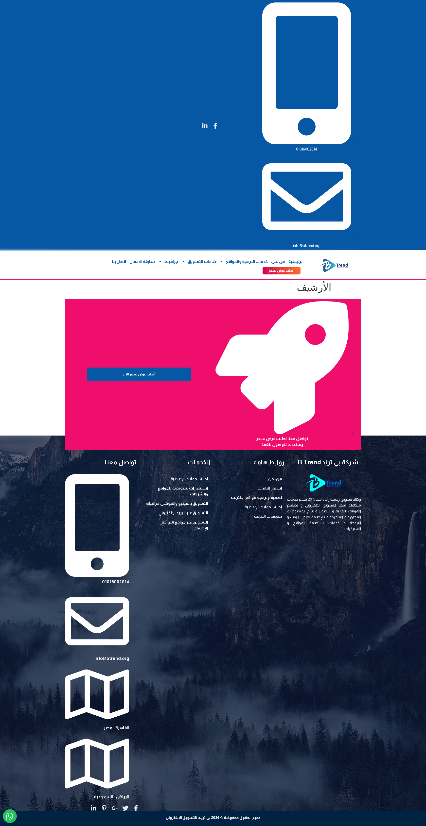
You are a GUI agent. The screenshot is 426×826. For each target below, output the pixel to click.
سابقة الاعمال (142, 261)
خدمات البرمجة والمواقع (247, 261)
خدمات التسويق (202, 261)
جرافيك (171, 261)
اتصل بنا (119, 261)
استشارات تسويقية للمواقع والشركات (183, 491)
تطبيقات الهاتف (268, 516)
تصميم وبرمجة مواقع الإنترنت (256, 497)
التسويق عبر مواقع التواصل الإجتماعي (184, 525)
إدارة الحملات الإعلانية (263, 507)
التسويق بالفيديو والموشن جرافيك (177, 503)
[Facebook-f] (215, 126)
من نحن (278, 261)
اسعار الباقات (270, 488)
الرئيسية (295, 261)
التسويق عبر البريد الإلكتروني (183, 513)
